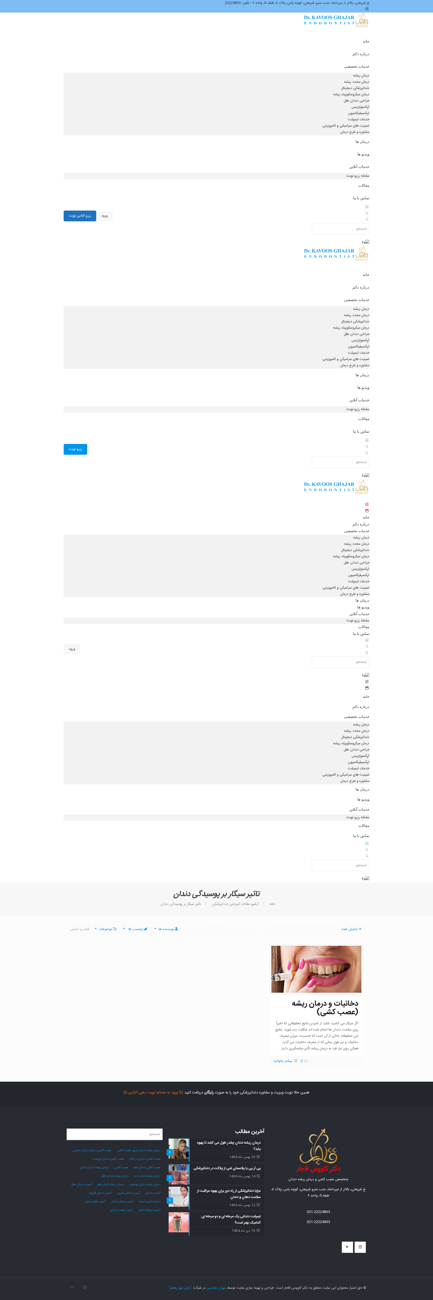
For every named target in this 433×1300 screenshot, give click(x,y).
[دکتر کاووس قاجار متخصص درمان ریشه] (336, 25)
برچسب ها (135, 929)
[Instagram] (84, 1288)
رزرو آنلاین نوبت (80, 216)
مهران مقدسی (216, 1288)
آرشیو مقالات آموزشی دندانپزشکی (235, 904)
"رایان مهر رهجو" (180, 1288)
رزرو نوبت (75, 449)
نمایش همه (350, 929)
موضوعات (105, 929)
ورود (104, 216)
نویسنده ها (166, 929)
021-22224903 (318, 1222)
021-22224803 (318, 1212)
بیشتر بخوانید (282, 1061)
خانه (272, 904)
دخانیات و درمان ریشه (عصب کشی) (325, 1008)
